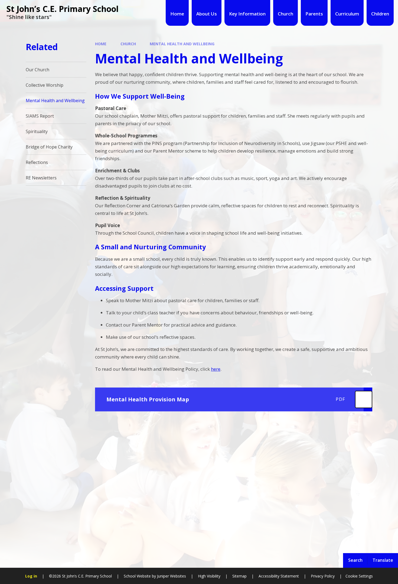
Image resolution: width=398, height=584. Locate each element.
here (215, 369)
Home (100, 43)
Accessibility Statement (279, 576)
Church (128, 43)
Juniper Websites (171, 576)
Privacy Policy (323, 576)
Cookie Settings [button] (359, 576)
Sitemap (239, 576)
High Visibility (209, 576)
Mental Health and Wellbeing (182, 43)
